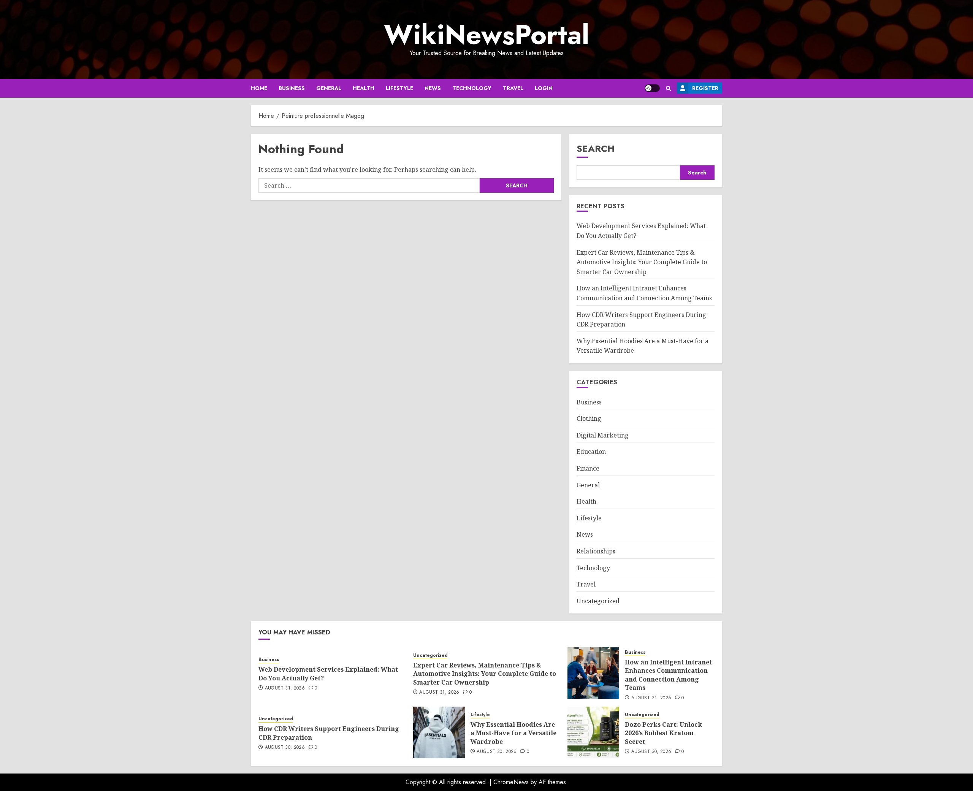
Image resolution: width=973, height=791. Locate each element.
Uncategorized (598, 601)
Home (259, 88)
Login (544, 88)
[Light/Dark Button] (652, 88)
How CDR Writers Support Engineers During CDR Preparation (328, 732)
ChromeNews (511, 782)
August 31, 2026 (285, 688)
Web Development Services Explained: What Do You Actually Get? (328, 673)
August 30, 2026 (285, 748)
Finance (588, 468)
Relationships (596, 551)
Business (292, 88)
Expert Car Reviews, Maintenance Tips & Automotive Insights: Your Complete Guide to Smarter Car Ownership (642, 262)
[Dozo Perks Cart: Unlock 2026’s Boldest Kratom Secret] (593, 732)
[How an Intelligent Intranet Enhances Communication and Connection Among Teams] (593, 673)
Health (363, 88)
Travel (513, 88)
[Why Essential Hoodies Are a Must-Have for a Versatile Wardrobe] (439, 732)
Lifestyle (399, 88)
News (433, 88)
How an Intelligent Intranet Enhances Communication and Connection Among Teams (668, 675)
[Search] (668, 88)
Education (591, 451)
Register (705, 88)
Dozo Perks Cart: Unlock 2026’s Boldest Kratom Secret (663, 733)
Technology (471, 88)
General (328, 88)
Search (596, 148)
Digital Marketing (603, 435)
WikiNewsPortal (486, 34)
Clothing (589, 418)
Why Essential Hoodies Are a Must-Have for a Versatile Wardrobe (513, 733)
